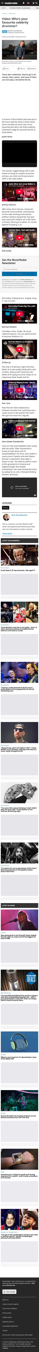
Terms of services (26, 279)
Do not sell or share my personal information (17, 1335)
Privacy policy (6, 1313)
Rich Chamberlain (16, 31)
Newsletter (33, 68)
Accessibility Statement (10, 1326)
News (4, 31)
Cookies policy (7, 1317)
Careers (5, 1330)
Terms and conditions (9, 1308)
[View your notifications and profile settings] (24, 3)
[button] (2, 3)
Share (7, 68)
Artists (4, 13)
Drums (5, 508)
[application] (19, 152)
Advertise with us (8, 1322)
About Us (5, 1300)
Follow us (22, 68)
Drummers (12, 13)
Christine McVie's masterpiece (20, 8)
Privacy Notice (28, 281)
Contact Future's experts (10, 1304)
